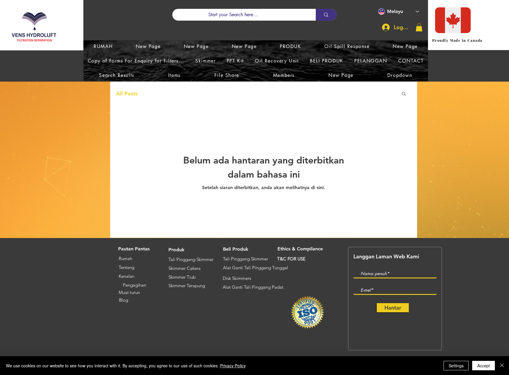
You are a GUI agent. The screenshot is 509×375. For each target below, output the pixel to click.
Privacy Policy (233, 366)
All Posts (127, 93)
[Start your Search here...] (326, 15)
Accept (483, 366)
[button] (419, 27)
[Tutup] (501, 365)
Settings (456, 366)
